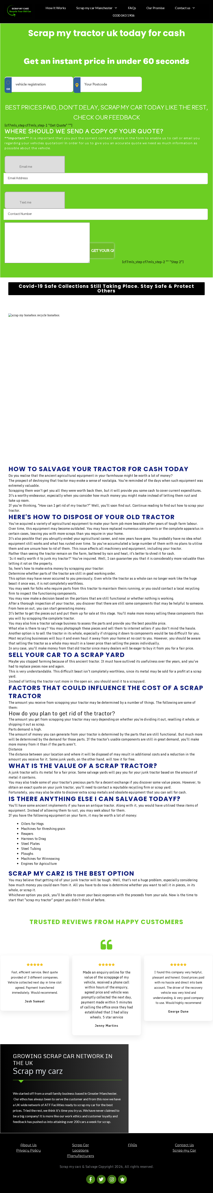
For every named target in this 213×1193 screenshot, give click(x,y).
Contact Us (184, 1145)
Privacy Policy (28, 1150)
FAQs (132, 1145)
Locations (80, 1150)
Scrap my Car (184, 1150)
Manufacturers (80, 1156)
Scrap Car (80, 1145)
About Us (28, 1145)
